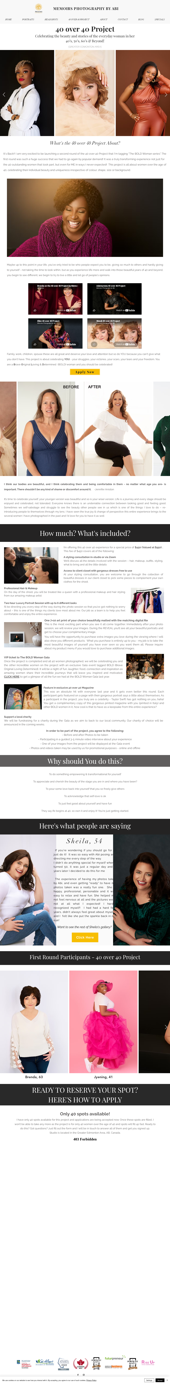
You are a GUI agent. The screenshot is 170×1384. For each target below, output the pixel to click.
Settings (149, 1380)
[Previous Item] (4, 94)
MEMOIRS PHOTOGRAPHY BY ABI (86, 8)
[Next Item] (166, 94)
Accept (160, 1380)
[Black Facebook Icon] (78, 1375)
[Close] (167, 1380)
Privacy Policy (91, 1380)
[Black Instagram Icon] (84, 1375)
